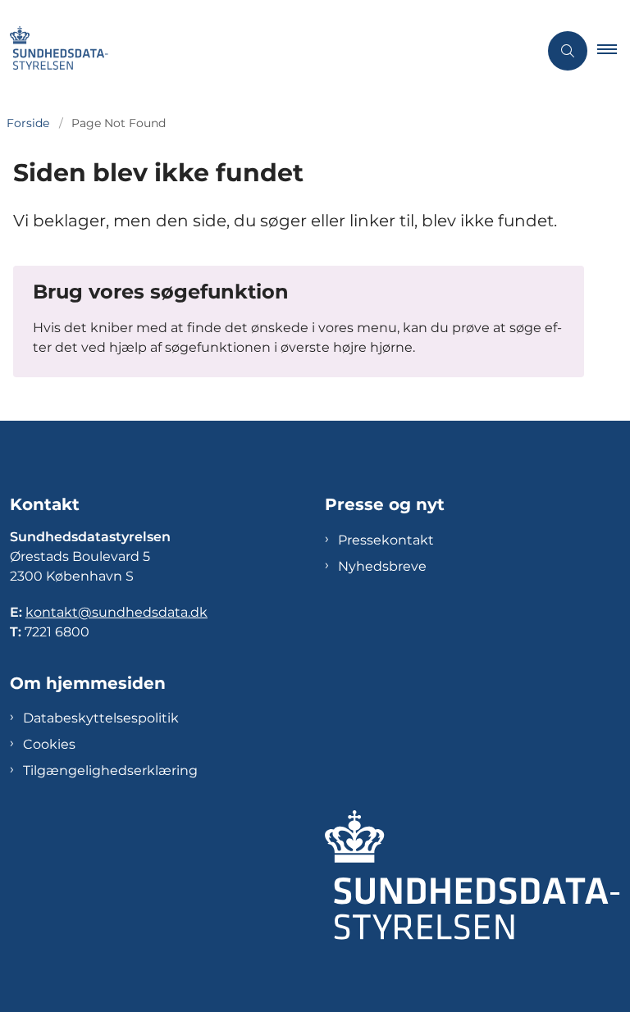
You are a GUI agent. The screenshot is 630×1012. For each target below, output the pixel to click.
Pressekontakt (386, 540)
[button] (613, 51)
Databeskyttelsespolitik (101, 718)
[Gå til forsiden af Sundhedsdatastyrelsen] (262, 50)
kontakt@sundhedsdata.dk (116, 612)
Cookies (49, 744)
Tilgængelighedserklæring (110, 770)
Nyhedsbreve (382, 566)
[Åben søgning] (567, 51)
